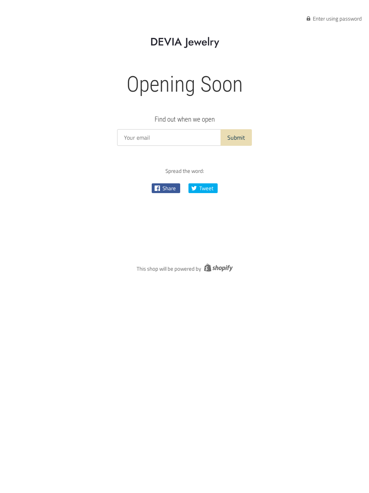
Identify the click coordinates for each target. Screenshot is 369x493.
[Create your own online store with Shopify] (217, 269)
